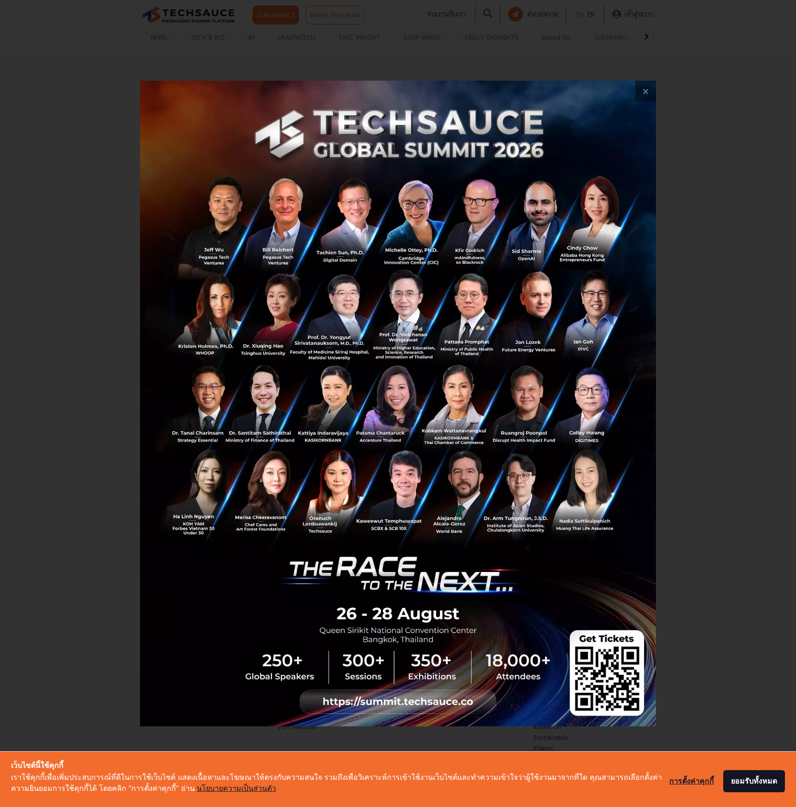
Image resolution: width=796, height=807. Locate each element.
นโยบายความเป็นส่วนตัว (236, 788)
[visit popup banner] (398, 403)
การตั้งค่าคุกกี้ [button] (691, 780)
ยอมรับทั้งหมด (754, 780)
